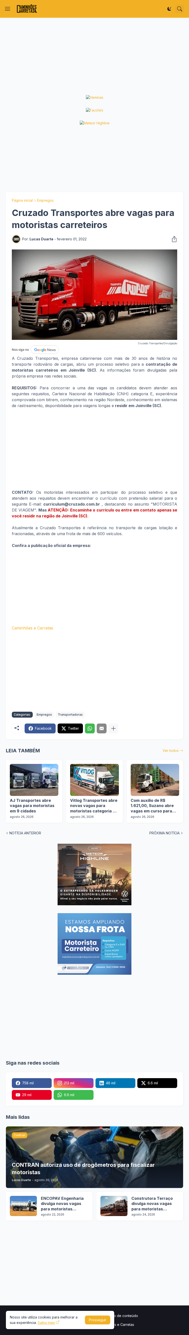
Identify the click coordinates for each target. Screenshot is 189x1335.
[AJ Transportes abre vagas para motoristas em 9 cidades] (34, 780)
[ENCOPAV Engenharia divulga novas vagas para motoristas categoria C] (23, 1206)
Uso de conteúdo (124, 1316)
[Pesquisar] (179, 8)
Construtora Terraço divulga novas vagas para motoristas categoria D (152, 1204)
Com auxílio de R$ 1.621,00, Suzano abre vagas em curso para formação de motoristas (154, 806)
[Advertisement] (94, 56)
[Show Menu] (7, 8)
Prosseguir (97, 1320)
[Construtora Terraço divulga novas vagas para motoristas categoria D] (113, 1206)
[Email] (102, 728)
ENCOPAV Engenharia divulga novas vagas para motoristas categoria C (62, 1204)
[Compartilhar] (172, 239)
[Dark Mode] (169, 8)
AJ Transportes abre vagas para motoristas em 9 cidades (32, 805)
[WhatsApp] (90, 728)
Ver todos (171, 750)
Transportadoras (70, 714)
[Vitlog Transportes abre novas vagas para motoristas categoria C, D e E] (94, 780)
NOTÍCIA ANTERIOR (25, 833)
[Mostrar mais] (113, 728)
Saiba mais (46, 1322)
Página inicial (22, 200)
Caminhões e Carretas (32, 628)
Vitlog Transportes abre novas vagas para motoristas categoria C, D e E (93, 806)
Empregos (45, 200)
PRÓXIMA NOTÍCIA (164, 833)
